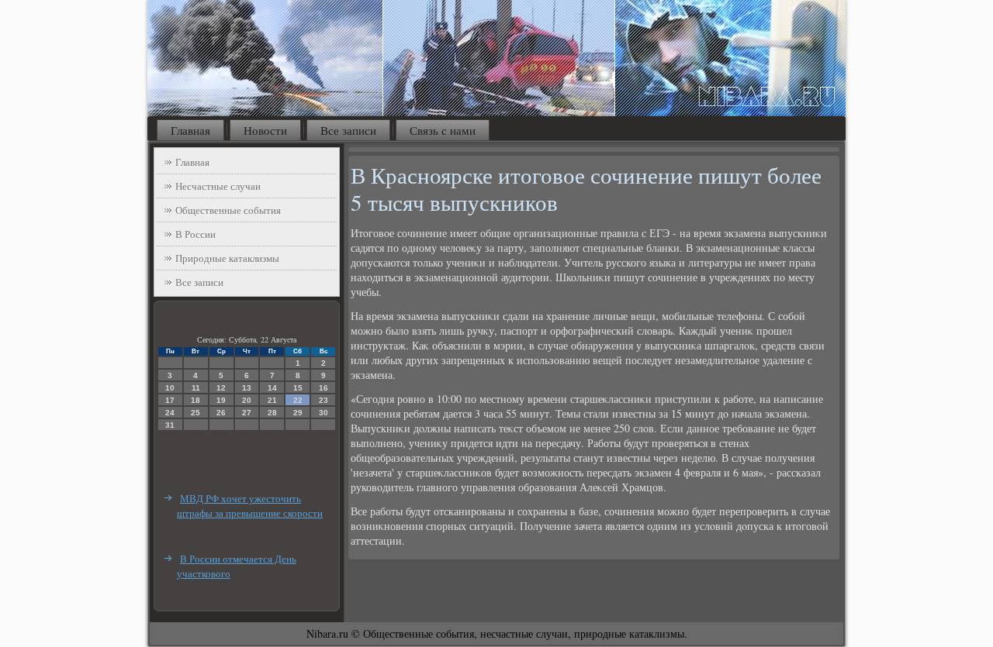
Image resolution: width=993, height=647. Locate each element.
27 (246, 412)
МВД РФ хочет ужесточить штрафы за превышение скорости (250, 505)
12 (221, 388)
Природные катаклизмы (227, 258)
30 (323, 412)
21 (272, 400)
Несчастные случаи (218, 186)
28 (272, 412)
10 (170, 388)
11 (196, 388)
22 (298, 400)
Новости (265, 130)
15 (298, 388)
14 (272, 388)
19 (221, 400)
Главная (190, 130)
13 (246, 388)
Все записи (348, 130)
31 (170, 425)
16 (323, 388)
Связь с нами (443, 130)
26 (221, 412)
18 (195, 400)
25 (195, 412)
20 (246, 400)
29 (298, 412)
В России (195, 234)
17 (170, 400)
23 (323, 400)
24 (170, 412)
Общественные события (228, 210)
